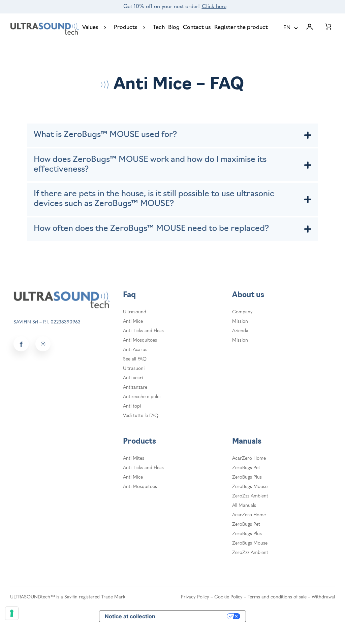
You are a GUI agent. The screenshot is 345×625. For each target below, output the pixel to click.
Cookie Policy (228, 597)
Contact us (197, 27)
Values (90, 27)
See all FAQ (135, 359)
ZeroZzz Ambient (250, 496)
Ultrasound (134, 312)
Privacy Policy (195, 597)
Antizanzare (135, 387)
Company (242, 312)
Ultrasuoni (134, 368)
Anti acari (133, 378)
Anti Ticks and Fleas (143, 331)
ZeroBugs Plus (247, 477)
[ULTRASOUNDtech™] (44, 28)
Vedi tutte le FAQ (140, 415)
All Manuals (244, 505)
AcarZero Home (249, 458)
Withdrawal (323, 597)
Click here (214, 6)
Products (125, 27)
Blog (174, 27)
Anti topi (132, 406)
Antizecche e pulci (141, 397)
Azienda (240, 331)
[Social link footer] (21, 343)
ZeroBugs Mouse (250, 486)
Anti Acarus (135, 349)
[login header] (309, 28)
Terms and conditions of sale (277, 597)
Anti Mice (133, 321)
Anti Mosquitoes (140, 340)
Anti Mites (133, 458)
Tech (159, 27)
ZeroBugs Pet (246, 468)
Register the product (241, 27)
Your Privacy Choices (194, 616)
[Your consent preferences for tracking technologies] (11, 613)
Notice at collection (130, 616)
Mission (240, 321)
